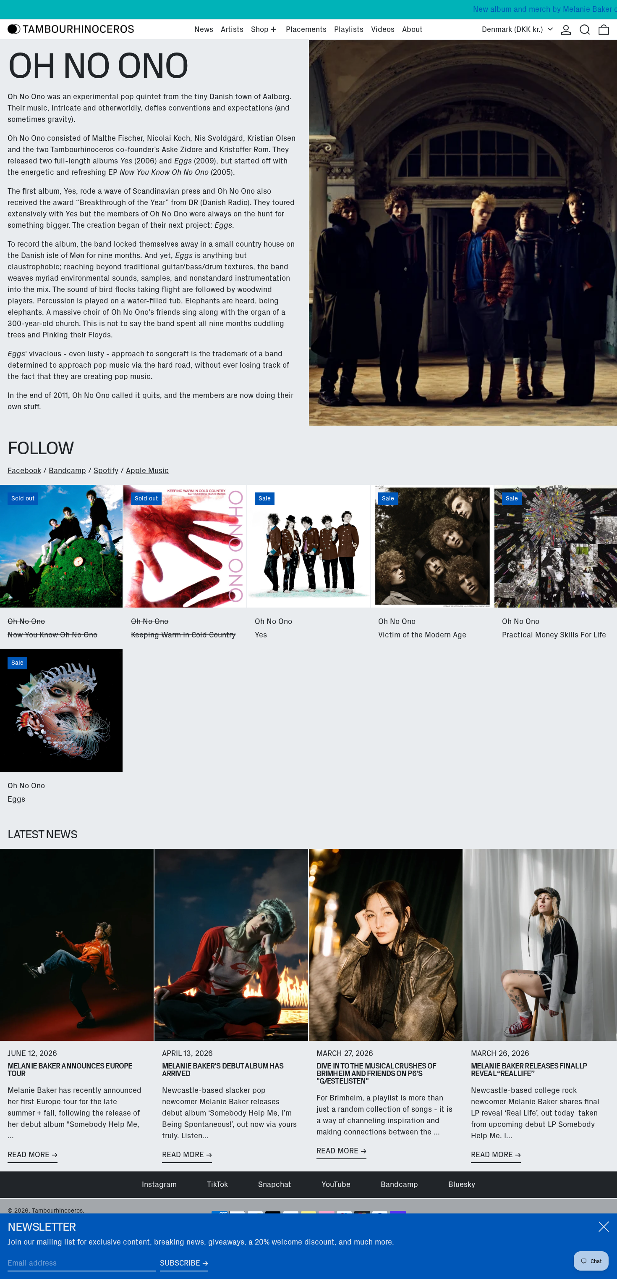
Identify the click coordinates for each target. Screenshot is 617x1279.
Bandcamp (67, 470)
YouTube (336, 1184)
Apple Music (147, 470)
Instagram (159, 1184)
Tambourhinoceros (57, 1210)
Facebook (24, 470)
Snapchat (274, 1184)
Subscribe (180, 1263)
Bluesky (461, 1184)
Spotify (106, 470)
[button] (585, 29)
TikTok (217, 1184)
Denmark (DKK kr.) (513, 29)
